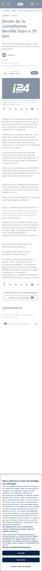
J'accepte (21, 553)
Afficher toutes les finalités (21, 566)
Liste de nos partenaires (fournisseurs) (16, 547)
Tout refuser (21, 560)
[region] (21, 522)
